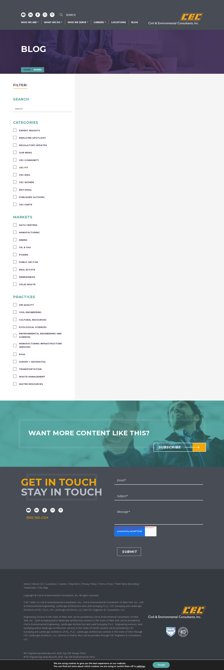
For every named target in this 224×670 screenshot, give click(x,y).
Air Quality (26, 305)
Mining (23, 240)
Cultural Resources (32, 319)
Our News (25, 152)
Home (27, 583)
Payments (74, 583)
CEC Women (26, 182)
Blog (134, 22)
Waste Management (32, 376)
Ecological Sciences (33, 327)
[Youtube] (23, 14)
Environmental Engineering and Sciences (40, 335)
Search (21, 99)
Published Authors (32, 197)
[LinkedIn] (30, 14)
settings (141, 666)
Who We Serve (77, 22)
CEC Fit (23, 167)
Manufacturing (29, 232)
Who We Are (29, 22)
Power (23, 254)
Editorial (25, 189)
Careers (99, 22)
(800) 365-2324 (37, 517)
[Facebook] (37, 14)
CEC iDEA (24, 175)
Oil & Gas (25, 247)
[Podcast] (52, 14)
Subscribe (170, 447)
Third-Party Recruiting (126, 583)
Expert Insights (29, 130)
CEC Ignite (25, 204)
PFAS (22, 354)
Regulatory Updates (33, 145)
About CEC (38, 583)
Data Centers (28, 225)
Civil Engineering (30, 312)
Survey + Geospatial (32, 361)
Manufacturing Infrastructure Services (40, 345)
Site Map (43, 587)
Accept (161, 664)
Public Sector (28, 262)
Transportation (30, 369)
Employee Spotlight (32, 138)
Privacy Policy (89, 583)
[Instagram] (45, 14)
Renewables (27, 277)
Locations (118, 22)
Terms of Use (106, 583)
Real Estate (27, 269)
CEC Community (29, 160)
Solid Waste (27, 284)
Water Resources (31, 384)
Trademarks (30, 587)
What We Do (52, 22)
